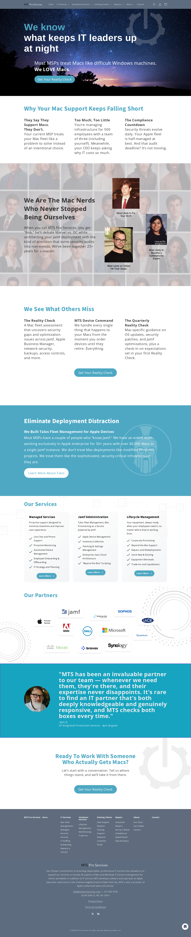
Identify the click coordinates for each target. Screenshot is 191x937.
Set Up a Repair (122, 829)
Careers (137, 829)
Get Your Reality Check (55, 79)
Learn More (33, 516)
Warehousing (85, 832)
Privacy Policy (95, 901)
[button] (62, 4)
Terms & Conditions (95, 907)
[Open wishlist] (185, 926)
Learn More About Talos (46, 473)
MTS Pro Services (82, 930)
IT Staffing (65, 841)
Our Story (138, 822)
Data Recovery (122, 841)
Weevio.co (117, 930)
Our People (139, 826)
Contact (155, 817)
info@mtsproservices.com (87, 891)
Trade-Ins (83, 835)
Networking (66, 844)
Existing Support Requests (101, 833)
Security (64, 837)
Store (45, 817)
